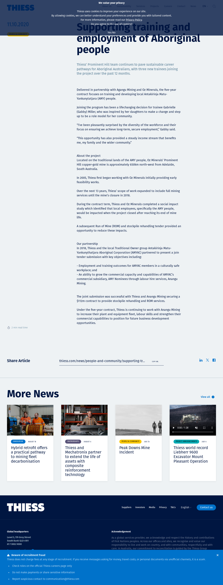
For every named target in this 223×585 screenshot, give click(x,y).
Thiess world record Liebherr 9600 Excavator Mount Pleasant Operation (191, 455)
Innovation (18, 441)
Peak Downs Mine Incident (134, 450)
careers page (58, 566)
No (113, 32)
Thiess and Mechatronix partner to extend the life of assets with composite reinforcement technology (83, 461)
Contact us (206, 507)
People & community (130, 441)
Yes (110, 32)
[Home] (26, 507)
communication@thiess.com (62, 579)
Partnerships (73, 441)
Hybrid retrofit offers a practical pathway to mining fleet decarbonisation (29, 455)
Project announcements (186, 441)
